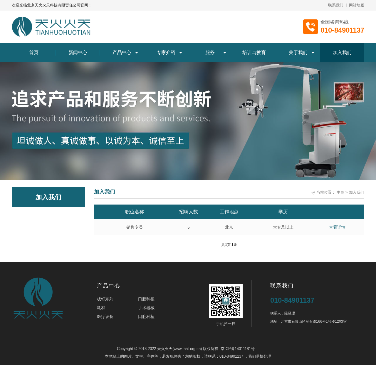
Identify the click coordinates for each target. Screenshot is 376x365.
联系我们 (335, 5)
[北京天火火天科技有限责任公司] (51, 26)
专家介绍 (166, 52)
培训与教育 (254, 52)
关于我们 (298, 52)
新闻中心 (77, 52)
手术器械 (146, 307)
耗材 (101, 307)
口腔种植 (146, 299)
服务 (210, 52)
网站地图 (356, 5)
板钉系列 (105, 299)
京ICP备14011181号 (238, 348)
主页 (340, 192)
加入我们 (342, 52)
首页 (33, 52)
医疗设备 (105, 316)
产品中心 (122, 52)
